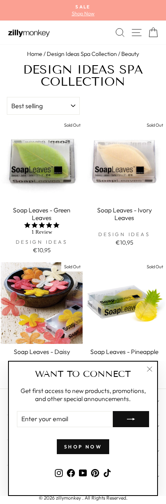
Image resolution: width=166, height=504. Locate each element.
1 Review (41, 232)
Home (34, 54)
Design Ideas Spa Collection (82, 54)
